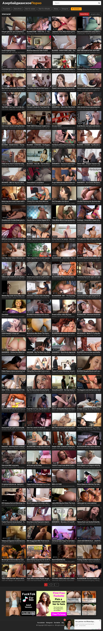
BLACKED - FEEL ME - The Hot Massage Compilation (39, 163)
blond (28, 165)
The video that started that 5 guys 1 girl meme (39, 88)
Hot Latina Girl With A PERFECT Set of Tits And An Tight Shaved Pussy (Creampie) (89, 239)
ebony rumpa (65, 354)
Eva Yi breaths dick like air (60, 201)
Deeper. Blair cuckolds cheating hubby (64, 446)
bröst (101, 184)
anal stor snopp (17, 90)
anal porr (25, 71)
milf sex (25, 184)
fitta (36, 33)
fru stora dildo (6, 222)
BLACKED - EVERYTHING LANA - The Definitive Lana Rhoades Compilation (64, 50)
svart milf (80, 486)
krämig (60, 128)
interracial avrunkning (88, 316)
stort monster (22, 52)
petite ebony (33, 203)
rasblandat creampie (33, 222)
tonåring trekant (91, 33)
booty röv (13, 354)
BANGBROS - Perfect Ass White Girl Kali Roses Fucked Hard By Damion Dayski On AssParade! (14, 352)
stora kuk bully (21, 203)
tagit (28, 260)
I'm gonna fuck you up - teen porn (12, 484)
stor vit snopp (97, 128)
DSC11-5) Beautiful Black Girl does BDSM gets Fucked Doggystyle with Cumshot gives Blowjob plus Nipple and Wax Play (64, 409)
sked (46, 448)
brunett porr (76, 33)
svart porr (19, 71)
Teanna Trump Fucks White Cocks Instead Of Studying (64, 465)
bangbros (80, 335)
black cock (5, 52)
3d (36, 184)
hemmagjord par (12, 241)
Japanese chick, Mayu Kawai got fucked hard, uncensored (64, 31)
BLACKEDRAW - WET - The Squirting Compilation (64, 295)
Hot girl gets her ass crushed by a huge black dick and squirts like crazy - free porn (14, 31)
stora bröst (18, 184)
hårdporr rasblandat (58, 147)
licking (87, 505)
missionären (12, 128)
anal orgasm (90, 222)
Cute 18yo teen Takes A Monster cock (14, 258)
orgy (96, 109)
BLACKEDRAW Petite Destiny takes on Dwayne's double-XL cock (64, 277)
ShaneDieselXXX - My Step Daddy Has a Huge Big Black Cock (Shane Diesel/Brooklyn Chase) (64, 390)
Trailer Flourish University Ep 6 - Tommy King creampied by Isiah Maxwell (14, 522)
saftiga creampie (57, 505)
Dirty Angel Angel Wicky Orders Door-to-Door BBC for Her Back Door (39, 69)
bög (69, 561)
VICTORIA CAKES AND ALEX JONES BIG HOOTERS (64, 578)
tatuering (40, 203)
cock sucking (49, 147)
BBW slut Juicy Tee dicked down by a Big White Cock (14, 239)
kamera (40, 33)
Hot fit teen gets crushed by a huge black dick (14, 69)
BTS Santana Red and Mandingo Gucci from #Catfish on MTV (14, 503)
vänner (14, 297)
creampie (93, 165)
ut (27, 203)
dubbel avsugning (57, 279)
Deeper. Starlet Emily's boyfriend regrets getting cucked (39, 239)
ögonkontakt (74, 90)
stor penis (75, 128)
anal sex (8, 33)
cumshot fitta (56, 297)
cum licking (80, 505)
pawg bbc (100, 33)
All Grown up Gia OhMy (34, 465)
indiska (79, 90)
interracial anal (67, 486)
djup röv (70, 335)
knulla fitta (5, 486)
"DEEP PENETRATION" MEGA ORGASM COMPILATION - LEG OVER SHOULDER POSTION (14, 578)
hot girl (23, 335)
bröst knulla (71, 316)
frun (18, 297)
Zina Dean (5, 314)
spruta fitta (73, 297)
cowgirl (68, 52)
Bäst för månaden (44, 9)
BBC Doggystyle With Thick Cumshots (39, 541)
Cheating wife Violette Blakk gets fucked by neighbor (14, 220)
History (56, 9)
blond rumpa (6, 354)
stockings (74, 543)
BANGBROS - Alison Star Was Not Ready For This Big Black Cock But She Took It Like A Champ (64, 107)
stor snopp (74, 279)
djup (24, 411)
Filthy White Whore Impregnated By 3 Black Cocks (64, 220)
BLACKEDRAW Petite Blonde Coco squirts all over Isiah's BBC (14, 409)
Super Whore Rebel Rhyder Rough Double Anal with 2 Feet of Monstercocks (39, 578)
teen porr (86, 467)
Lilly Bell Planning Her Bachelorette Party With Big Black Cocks (89, 201)
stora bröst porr (60, 241)
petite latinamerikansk (45, 109)
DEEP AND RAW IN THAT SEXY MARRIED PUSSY (89, 50)
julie (100, 543)
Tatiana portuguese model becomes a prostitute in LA (14, 541)
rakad (86, 184)
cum (78, 561)
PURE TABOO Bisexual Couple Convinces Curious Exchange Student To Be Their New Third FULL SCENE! (39, 126)
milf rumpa (20, 467)
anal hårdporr (81, 71)
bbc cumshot (74, 109)
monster (54, 128)
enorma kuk (11, 71)
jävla (5, 241)
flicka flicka (30, 316)
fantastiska (5, 373)
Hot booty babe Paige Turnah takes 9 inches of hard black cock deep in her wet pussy (64, 541)
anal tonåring (81, 222)
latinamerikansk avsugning (14, 561)
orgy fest (4, 467)
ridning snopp (45, 165)
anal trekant (31, 128)
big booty (74, 71)
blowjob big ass (36, 165)
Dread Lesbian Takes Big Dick (61, 314)
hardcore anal (16, 335)
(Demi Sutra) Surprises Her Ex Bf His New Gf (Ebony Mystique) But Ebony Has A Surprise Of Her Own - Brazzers (39, 560)
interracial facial (94, 505)
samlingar (41, 147)
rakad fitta (90, 241)
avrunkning (45, 316)
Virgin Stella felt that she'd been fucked (64, 182)
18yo (22, 109)
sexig (90, 561)
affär (78, 354)
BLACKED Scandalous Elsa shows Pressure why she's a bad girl (39, 314)
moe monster (49, 90)
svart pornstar (56, 467)
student (79, 109)
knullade (29, 279)
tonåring (4, 71)
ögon (53, 335)
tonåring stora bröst (64, 184)
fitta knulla (50, 297)
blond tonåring (81, 297)
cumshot (55, 184)
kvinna (29, 486)
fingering (72, 448)
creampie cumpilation (44, 184)
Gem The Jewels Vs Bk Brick (36, 427)
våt (50, 543)
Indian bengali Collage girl (10, 333)
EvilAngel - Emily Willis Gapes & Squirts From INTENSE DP (89, 220)
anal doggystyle (7, 147)
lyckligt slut (42, 486)
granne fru (14, 222)
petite (21, 373)
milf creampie (91, 52)
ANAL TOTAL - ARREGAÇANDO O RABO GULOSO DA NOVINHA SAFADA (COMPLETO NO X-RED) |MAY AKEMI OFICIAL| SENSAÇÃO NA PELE (14, 390)
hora (43, 580)
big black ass (11, 184)
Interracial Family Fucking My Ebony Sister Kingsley (14, 126)
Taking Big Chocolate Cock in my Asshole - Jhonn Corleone (39, 371)
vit (78, 128)
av (2, 241)
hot (78, 373)
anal (10, 90)
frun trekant (31, 505)
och (83, 90)
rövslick (67, 90)
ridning (29, 33)
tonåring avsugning (33, 354)
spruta (65, 335)
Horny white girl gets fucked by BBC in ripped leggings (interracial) (14, 427)
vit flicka (4, 429)
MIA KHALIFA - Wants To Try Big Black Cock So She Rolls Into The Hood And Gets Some (89, 333)
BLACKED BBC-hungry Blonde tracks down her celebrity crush (39, 446)
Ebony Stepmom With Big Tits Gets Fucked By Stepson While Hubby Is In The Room (89, 484)
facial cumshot (91, 71)
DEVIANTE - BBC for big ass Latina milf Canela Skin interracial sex (14, 182)
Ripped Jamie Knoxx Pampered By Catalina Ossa (64, 88)
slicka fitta (67, 260)
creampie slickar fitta (90, 448)
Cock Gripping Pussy (8, 50)
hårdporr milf (12, 580)
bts (60, 524)
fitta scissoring (45, 561)
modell (4, 543)
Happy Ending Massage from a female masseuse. (39, 484)
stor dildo (5, 203)
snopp (24, 33)
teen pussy (12, 486)
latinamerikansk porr (17, 392)
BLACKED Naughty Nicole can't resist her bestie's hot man (89, 371)
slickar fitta (74, 260)
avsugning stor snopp (91, 147)
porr (3, 392)
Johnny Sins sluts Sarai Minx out (37, 201)
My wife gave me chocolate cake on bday (39, 503)
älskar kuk (5, 90)
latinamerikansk (32, 109)
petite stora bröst (46, 467)
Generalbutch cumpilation (35, 182)
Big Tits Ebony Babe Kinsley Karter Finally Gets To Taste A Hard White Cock (39, 390)
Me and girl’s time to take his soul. (13, 560)
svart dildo (73, 524)
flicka (28, 90)
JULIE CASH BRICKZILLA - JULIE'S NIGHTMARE (89, 541)
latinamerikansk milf (11, 505)
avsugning (34, 147)
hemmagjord (93, 90)
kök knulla (44, 297)
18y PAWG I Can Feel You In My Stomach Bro (14, 107)
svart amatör (65, 429)
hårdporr (29, 52)
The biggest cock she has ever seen (89, 390)
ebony (60, 71)
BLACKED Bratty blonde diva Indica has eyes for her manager (64, 333)
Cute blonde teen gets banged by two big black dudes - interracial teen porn (89, 295)
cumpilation (30, 184)
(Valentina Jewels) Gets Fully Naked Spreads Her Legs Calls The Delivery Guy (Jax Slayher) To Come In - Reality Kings (39, 295)
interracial (15, 33)
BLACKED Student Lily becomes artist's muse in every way (89, 258)
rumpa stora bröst (90, 543)
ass (53, 90)
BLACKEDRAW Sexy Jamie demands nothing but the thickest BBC (89, 446)
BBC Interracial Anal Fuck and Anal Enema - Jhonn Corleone (64, 427)
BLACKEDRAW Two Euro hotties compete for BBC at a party (89, 578)
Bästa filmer (18, 9)
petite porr (92, 467)
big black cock (67, 128)
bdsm (92, 109)
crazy (3, 33)
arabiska (89, 128)
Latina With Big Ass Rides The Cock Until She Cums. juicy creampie (64, 503)
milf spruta (48, 128)
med (53, 411)
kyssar (23, 297)
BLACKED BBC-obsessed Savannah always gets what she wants (89, 314)
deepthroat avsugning (73, 411)
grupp (88, 109)
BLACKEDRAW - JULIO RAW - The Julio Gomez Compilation (64, 258)
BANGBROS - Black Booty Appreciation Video (64, 352)
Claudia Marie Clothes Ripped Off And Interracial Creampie (39, 220)
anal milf (8, 335)
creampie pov (67, 505)
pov (33, 33)
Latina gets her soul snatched (86, 503)
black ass (55, 71)
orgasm (46, 203)
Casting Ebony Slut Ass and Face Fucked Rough (89, 69)
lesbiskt (54, 316)
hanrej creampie (49, 241)
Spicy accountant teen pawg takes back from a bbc (89, 31)
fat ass (43, 222)
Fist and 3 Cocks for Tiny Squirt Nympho (39, 107)
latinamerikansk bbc (42, 279)
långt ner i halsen (70, 203)
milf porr (43, 71)
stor (20, 33)
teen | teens (84, 561)
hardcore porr (12, 467)
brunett (36, 241)
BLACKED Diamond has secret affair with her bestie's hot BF (89, 352)
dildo (86, 90)
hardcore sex (66, 467)
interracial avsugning (39, 52)
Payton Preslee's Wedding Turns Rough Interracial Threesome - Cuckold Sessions (64, 371)
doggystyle (50, 52)
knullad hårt (55, 33)
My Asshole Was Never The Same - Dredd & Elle (39, 333)
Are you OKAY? (57, 126)
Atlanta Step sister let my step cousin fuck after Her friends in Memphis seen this (14, 295)
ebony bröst (67, 71)
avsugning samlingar (25, 147)
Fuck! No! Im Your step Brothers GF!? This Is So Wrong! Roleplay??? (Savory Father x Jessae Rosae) (39, 409)
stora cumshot (59, 90)
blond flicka (38, 316)
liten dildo (99, 467)
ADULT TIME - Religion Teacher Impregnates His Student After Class (89, 163)
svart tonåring (20, 260)
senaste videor (95, 14)
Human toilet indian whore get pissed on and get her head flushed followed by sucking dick (89, 88)
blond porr (36, 71)
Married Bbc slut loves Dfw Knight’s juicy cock (14, 88)
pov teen (97, 279)
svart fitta (62, 543)
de (78, 411)
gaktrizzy (74, 561)
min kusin (5, 297)
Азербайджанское (7, 3)
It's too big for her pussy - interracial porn (64, 239)
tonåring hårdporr (92, 297)
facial (79, 316)
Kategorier (65, 9)
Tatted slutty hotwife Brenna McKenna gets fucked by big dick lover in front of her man (14, 277)
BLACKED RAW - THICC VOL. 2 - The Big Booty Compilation (39, 31)
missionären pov (91, 524)
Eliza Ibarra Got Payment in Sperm (38, 522)
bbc (39, 90)
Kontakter (57, 622)
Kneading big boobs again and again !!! (89, 277)
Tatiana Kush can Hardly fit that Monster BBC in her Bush (89, 522)
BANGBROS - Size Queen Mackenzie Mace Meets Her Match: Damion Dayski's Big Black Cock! (89, 182)
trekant (61, 561)
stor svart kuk (65, 109)
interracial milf (81, 52)
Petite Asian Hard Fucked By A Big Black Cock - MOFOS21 (14, 163)
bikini (92, 279)
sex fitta (38, 543)
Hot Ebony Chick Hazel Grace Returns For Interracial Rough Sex (64, 145)
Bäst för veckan (30, 9)
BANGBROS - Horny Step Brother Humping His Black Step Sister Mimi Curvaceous (64, 69)
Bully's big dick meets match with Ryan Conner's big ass (14, 201)
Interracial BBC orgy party (10, 465)
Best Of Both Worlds (58, 560)
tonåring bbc (81, 33)
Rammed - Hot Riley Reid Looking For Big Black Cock (14, 446)
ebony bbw (22, 241)
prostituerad (10, 543)
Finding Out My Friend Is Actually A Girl (89, 560)
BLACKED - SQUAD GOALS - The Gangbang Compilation (14, 145)
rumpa (4, 184)
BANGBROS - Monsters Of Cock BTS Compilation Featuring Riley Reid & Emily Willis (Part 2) (64, 522)
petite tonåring (19, 165)
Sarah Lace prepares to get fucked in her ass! (39, 277)
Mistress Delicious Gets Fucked (37, 50)
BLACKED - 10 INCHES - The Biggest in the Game (39, 145)
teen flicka (36, 524)
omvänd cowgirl (48, 33)
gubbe (54, 448)
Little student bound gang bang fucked (89, 107)
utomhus (33, 260)
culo (80, 411)
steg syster (20, 128)
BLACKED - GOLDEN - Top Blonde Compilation (89, 145)
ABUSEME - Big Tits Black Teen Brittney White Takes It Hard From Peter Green (39, 352)
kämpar (79, 467)
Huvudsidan (6, 9)
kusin (10, 297)
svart (28, 147)
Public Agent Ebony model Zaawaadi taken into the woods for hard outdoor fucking (39, 258)
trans (65, 561)
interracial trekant (65, 33)
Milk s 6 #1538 (56, 484)
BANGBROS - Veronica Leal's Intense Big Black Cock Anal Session (64, 163)
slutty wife (5, 279)
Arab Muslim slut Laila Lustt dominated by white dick (89, 126)
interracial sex (88, 486)
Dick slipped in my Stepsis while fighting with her (89, 465)
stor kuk (14, 52)
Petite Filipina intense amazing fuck (13, 371)
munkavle (67, 373)
